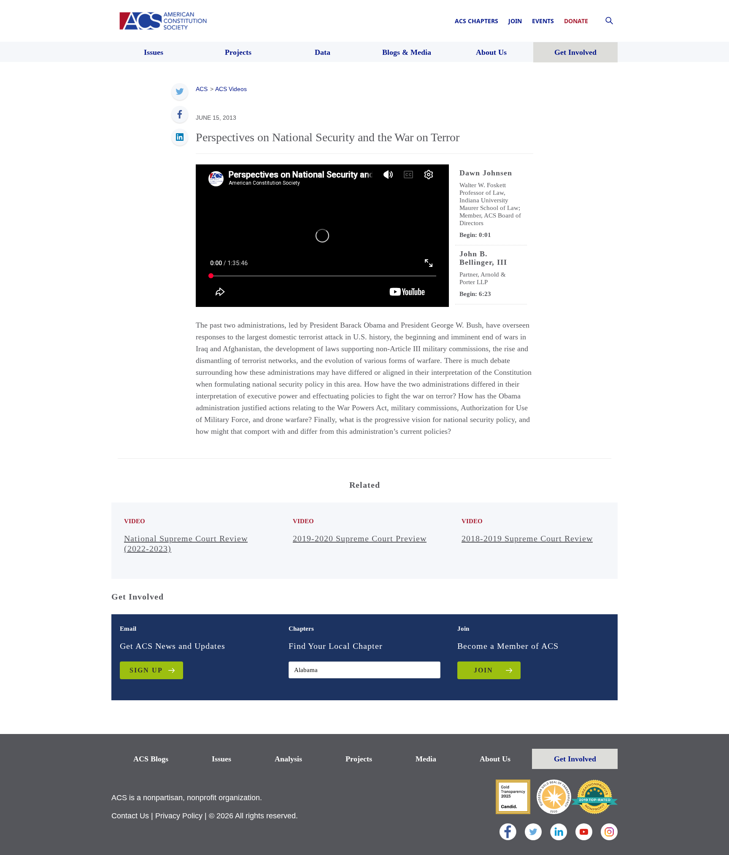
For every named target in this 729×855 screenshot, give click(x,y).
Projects (359, 759)
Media (426, 759)
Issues (221, 759)
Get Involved (575, 759)
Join (515, 21)
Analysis (288, 759)
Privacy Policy (178, 816)
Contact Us (130, 816)
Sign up (146, 670)
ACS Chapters (476, 21)
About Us (495, 759)
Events (543, 21)
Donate (576, 21)
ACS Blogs (150, 759)
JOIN (483, 670)
